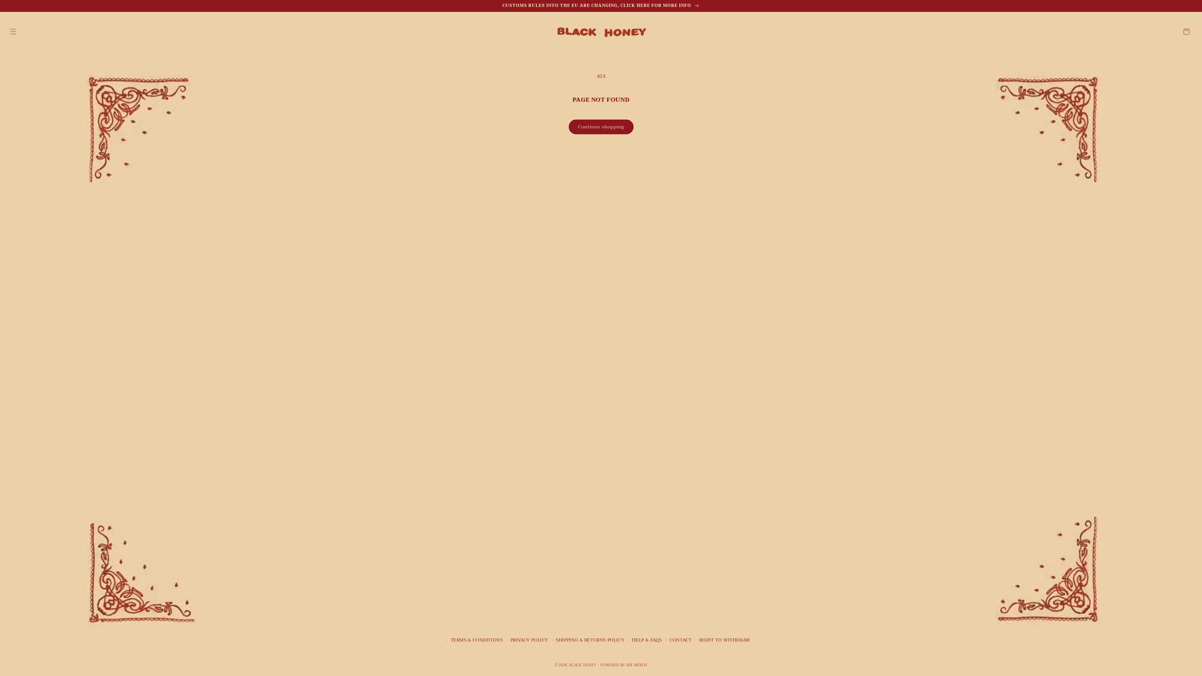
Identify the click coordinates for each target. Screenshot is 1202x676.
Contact (680, 640)
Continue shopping (601, 127)
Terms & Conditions (477, 640)
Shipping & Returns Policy (590, 640)
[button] (13, 31)
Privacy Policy (529, 640)
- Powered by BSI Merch (622, 665)
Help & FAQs (647, 640)
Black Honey (583, 665)
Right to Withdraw (724, 640)
